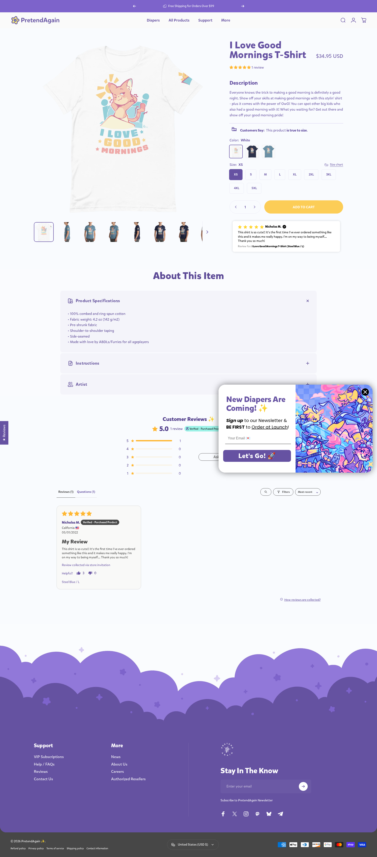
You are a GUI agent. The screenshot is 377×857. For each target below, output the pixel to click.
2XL (311, 174)
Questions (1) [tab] (86, 492)
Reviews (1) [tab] (66, 492)
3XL (328, 174)
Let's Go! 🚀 (257, 455)
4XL (236, 188)
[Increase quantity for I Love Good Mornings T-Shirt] (255, 207)
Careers (117, 771)
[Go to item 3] (90, 232)
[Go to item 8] (184, 232)
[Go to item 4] (114, 232)
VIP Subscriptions (49, 757)
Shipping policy (75, 848)
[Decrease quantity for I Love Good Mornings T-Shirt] (235, 207)
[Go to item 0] (44, 232)
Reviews (41, 771)
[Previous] (134, 6)
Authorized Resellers (128, 779)
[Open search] (265, 492)
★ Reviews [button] (4, 432)
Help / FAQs (44, 764)
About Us (119, 764)
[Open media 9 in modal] (122, 129)
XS (236, 174)
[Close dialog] (365, 392)
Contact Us (43, 779)
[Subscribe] (303, 786)
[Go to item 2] (67, 232)
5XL (254, 188)
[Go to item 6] (137, 232)
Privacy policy (36, 848)
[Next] (243, 6)
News (116, 757)
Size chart (336, 165)
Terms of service (55, 848)
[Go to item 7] (160, 232)
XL (294, 174)
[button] (241, 67)
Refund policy (18, 848)
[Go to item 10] (207, 232)
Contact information (97, 848)
